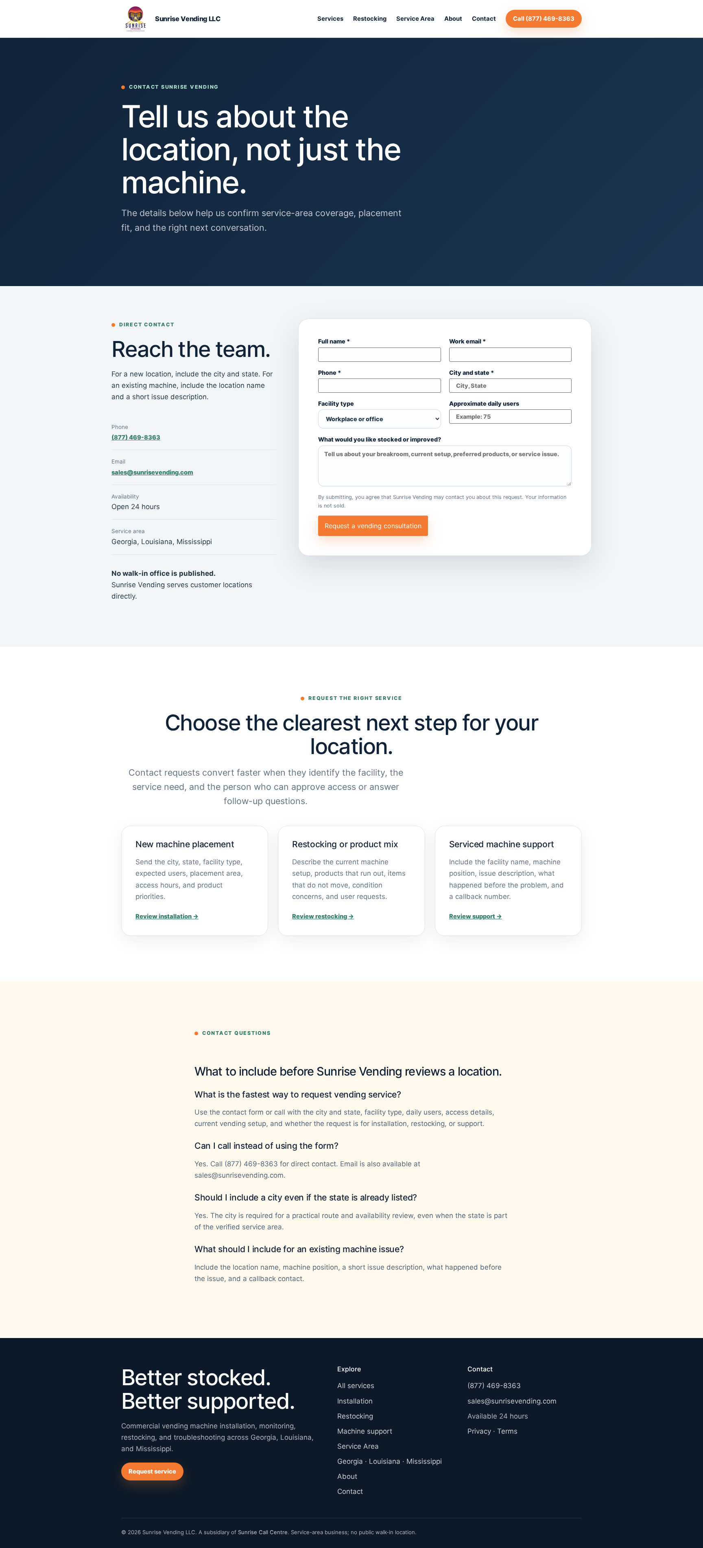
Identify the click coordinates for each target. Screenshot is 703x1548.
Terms (507, 1431)
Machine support (364, 1431)
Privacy (479, 1431)
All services (355, 1386)
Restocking (369, 18)
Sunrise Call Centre (263, 1532)
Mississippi (424, 1461)
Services (330, 18)
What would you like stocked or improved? (379, 440)
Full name (334, 342)
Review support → (475, 916)
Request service (152, 1471)
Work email (467, 342)
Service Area (415, 18)
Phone (329, 373)
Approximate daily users (484, 404)
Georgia (350, 1461)
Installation (355, 1401)
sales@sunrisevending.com (152, 472)
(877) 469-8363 (135, 437)
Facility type (336, 404)
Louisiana (384, 1461)
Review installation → (167, 916)
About (453, 18)
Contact (484, 18)
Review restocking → (323, 916)
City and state (471, 373)
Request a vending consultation (373, 526)
